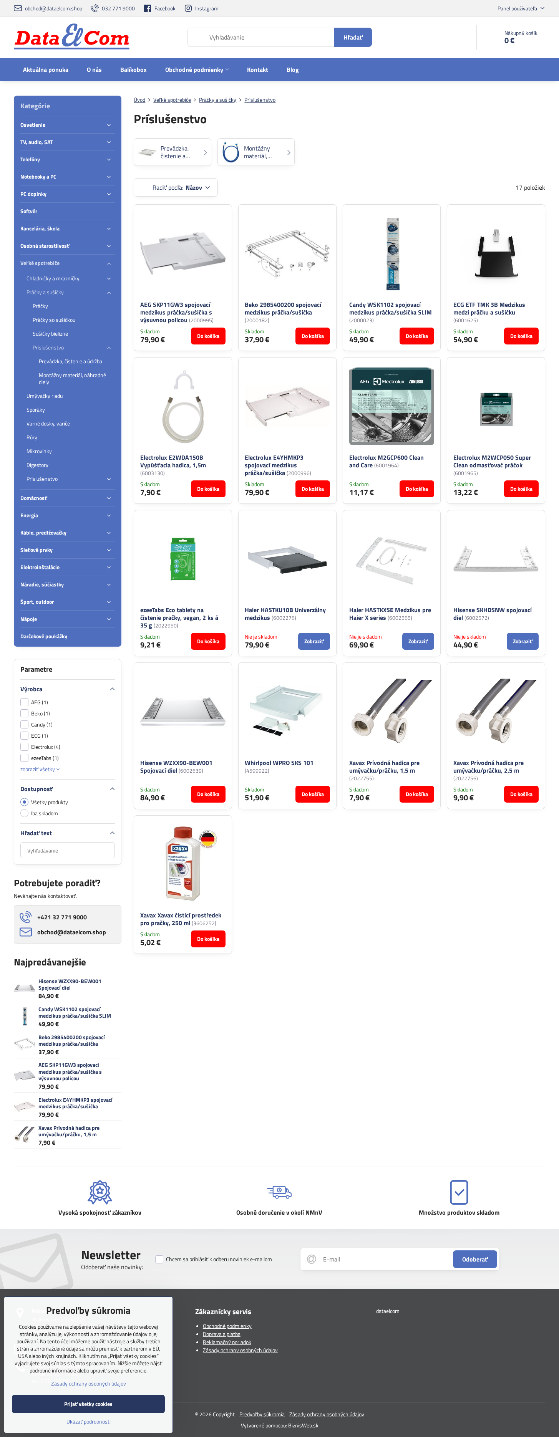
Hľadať (353, 37)
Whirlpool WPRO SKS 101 (279, 762)
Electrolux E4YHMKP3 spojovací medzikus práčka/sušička (274, 465)
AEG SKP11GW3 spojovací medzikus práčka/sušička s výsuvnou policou (176, 312)
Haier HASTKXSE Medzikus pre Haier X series (390, 613)
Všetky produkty (49, 802)
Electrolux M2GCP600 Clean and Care (386, 461)
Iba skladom (44, 813)
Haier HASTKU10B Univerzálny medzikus (285, 613)
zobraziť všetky (38, 769)
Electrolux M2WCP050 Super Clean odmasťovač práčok (492, 461)
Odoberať (475, 1259)
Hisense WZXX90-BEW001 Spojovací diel (176, 766)
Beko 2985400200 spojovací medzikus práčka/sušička (283, 308)
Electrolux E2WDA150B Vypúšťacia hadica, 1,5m (173, 461)
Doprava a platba (222, 1334)
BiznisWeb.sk (303, 1425)
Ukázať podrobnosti (88, 1421)
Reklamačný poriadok (227, 1342)
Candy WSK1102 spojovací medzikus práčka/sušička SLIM (390, 308)
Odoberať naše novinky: (112, 1266)
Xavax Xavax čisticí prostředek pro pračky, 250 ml (180, 919)
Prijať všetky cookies (88, 1404)
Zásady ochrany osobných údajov (240, 1350)
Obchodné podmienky (227, 1326)
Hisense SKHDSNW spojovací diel (492, 613)
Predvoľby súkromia (262, 1414)
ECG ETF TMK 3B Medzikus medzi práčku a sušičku (489, 308)
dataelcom (388, 1311)
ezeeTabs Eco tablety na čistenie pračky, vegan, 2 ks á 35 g (179, 617)
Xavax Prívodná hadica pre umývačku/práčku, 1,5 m (384, 766)
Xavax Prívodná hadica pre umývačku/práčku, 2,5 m (488, 766)
